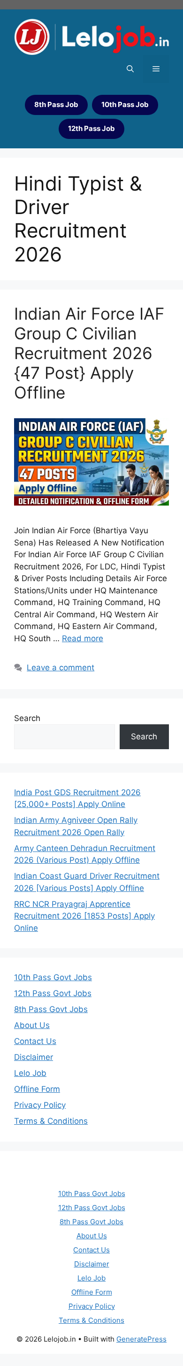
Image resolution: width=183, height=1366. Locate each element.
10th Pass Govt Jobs (53, 977)
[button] (130, 69)
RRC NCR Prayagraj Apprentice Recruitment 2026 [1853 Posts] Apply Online (84, 916)
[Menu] (156, 69)
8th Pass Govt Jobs (51, 1009)
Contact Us (35, 1041)
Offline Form (37, 1089)
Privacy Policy (40, 1105)
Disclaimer (33, 1057)
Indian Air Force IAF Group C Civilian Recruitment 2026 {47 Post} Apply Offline (89, 353)
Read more (82, 638)
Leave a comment (60, 667)
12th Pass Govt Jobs (53, 993)
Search (27, 718)
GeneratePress (141, 1339)
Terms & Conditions (51, 1121)
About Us (32, 1025)
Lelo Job (30, 1073)
